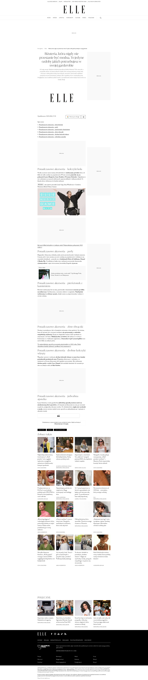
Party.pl (39, 656)
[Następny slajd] (110, 608)
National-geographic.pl (61, 662)
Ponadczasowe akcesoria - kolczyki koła (51, 125)
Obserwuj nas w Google (74, 117)
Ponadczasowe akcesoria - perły (48, 127)
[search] (100, 18)
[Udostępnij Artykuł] (83, 117)
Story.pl (94, 662)
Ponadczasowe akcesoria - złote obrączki (51, 132)
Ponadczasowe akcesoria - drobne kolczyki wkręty (54, 134)
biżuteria (41, 430)
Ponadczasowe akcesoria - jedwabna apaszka (52, 137)
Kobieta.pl (77, 659)
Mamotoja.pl (58, 656)
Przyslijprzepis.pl (78, 662)
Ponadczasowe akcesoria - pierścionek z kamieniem (54, 129)
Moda (50, 430)
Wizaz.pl (95, 659)
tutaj (49, 678)
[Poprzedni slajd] (38, 608)
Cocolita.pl (40, 662)
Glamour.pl (40, 659)
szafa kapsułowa (60, 430)
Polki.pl (76, 656)
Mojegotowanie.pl (59, 659)
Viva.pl (94, 656)
